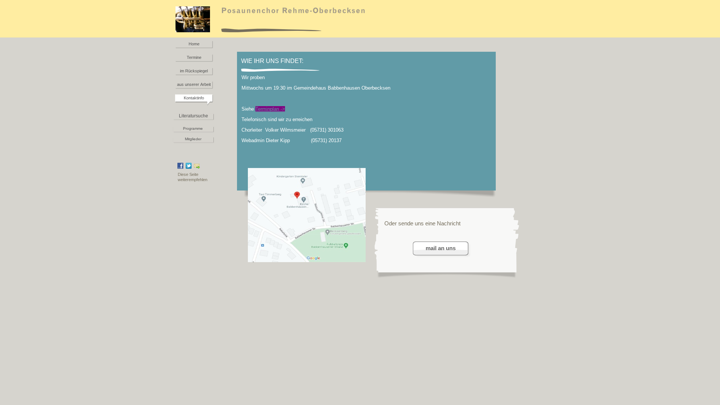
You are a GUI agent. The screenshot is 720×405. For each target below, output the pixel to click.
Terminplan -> (270, 109)
